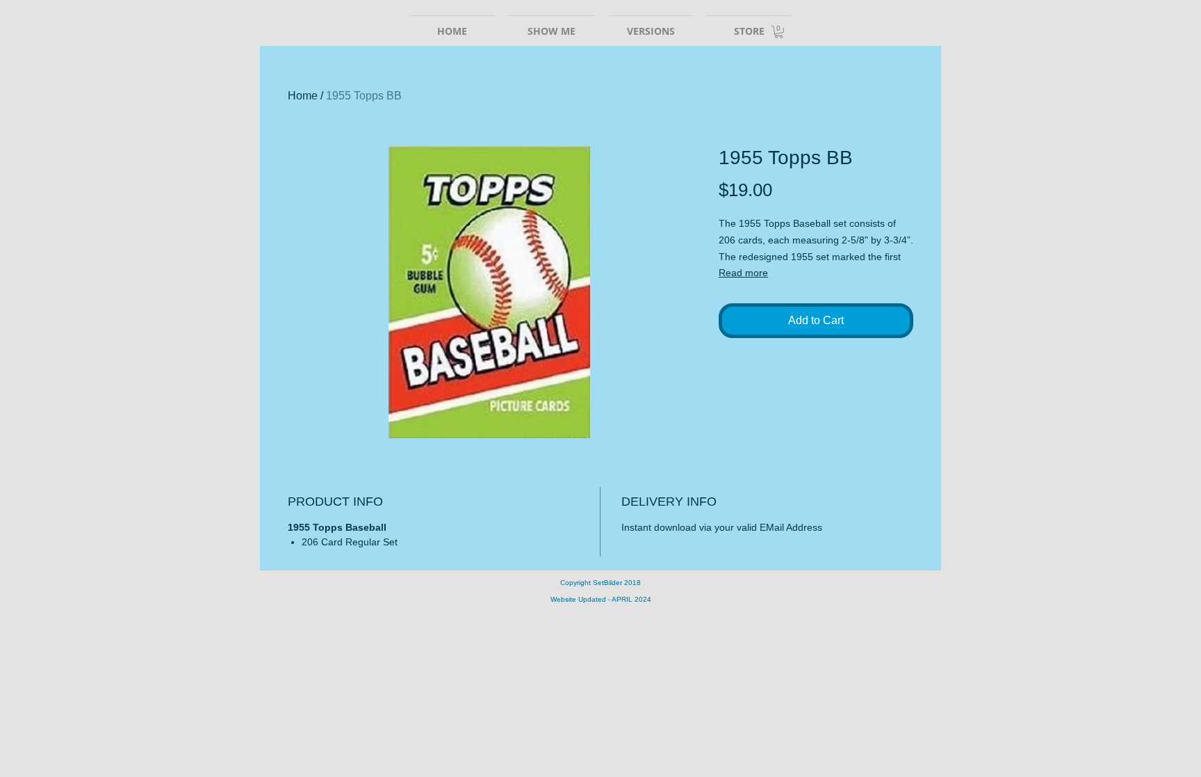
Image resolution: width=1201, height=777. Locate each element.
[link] (778, 32)
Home (303, 96)
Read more (743, 272)
